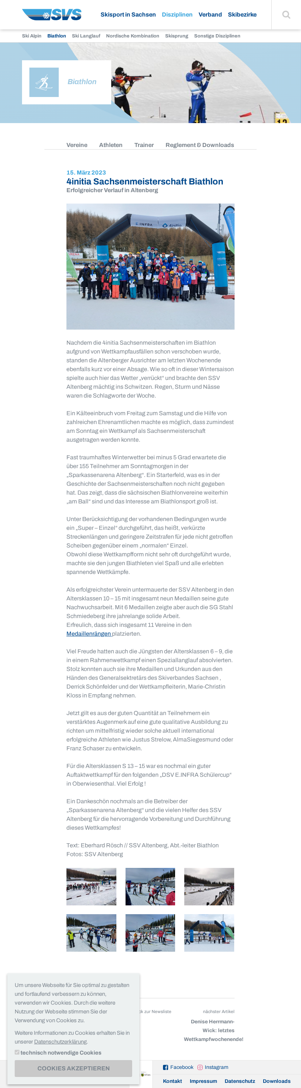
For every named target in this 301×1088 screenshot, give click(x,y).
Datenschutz (240, 1081)
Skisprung (176, 36)
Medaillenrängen (89, 634)
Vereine (76, 145)
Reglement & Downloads (200, 145)
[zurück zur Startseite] (51, 17)
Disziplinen (177, 14)
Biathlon (56, 36)
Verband (210, 14)
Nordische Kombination (132, 36)
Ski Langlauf (86, 36)
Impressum (203, 1081)
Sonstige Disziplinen (217, 36)
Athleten (111, 145)
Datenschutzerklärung (60, 1042)
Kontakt (172, 1081)
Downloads (277, 1081)
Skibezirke (242, 14)
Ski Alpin (31, 36)
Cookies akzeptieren (73, 1068)
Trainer (144, 145)
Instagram (216, 1067)
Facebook (181, 1067)
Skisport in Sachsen (128, 14)
